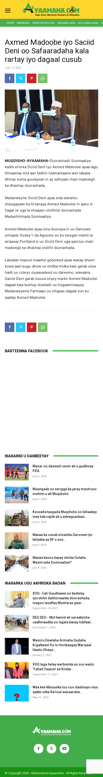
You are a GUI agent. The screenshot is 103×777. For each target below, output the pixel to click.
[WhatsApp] (42, 78)
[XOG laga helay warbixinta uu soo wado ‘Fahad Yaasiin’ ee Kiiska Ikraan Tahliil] (17, 670)
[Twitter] (20, 78)
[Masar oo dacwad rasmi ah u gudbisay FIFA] (17, 472)
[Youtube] (64, 748)
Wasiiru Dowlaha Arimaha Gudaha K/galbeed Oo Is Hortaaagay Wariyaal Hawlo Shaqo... (62, 645)
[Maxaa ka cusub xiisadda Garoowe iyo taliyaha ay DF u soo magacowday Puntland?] (17, 540)
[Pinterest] (31, 78)
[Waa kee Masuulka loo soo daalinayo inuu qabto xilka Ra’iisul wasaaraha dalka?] (17, 693)
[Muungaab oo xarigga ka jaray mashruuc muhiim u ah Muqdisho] (17, 495)
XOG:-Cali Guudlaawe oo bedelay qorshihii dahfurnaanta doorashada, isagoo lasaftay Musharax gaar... (61, 598)
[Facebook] (9, 78)
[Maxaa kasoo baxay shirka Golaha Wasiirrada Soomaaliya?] (17, 563)
